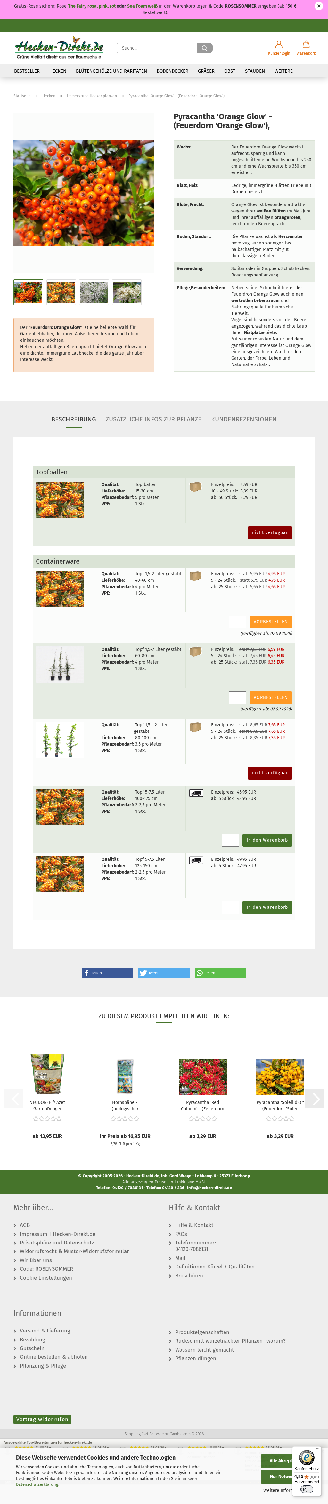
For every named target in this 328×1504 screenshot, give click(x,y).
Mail (180, 1258)
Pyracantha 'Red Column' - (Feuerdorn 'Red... (202, 1105)
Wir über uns (36, 1260)
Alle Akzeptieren (286, 1461)
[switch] (306, 1489)
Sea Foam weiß (142, 6)
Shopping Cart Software (144, 1434)
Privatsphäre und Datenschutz (57, 1243)
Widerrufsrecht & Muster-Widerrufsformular (74, 1251)
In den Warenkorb (267, 840)
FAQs (181, 1234)
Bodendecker (172, 71)
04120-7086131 (191, 1249)
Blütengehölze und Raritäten (111, 71)
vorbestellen (271, 622)
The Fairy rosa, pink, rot (92, 6)
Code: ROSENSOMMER (46, 1269)
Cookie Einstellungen (46, 1278)
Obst (229, 71)
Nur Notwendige (286, 1476)
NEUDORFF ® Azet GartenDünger (47, 1105)
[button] (279, 48)
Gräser (206, 71)
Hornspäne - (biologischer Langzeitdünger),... (125, 1105)
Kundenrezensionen (244, 419)
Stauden (255, 71)
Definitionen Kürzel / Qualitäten (215, 1267)
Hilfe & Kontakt (194, 1225)
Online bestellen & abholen (54, 1357)
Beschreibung (73, 419)
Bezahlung (32, 1340)
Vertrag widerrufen (42, 1419)
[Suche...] (205, 48)
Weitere (284, 71)
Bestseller (27, 71)
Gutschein (32, 1348)
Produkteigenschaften (202, 1332)
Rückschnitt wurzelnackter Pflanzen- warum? (230, 1341)
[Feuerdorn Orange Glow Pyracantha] (83, 193)
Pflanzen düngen (195, 1359)
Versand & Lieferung (45, 1331)
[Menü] (318, 1450)
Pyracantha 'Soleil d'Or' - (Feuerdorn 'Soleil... (280, 1105)
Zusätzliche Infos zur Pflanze (153, 419)
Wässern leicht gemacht (204, 1350)
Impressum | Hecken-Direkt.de (57, 1234)
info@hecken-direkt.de (209, 1187)
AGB (25, 1225)
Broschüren (189, 1276)
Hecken (57, 71)
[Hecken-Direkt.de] (58, 48)
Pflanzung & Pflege (43, 1366)
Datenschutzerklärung (37, 1484)
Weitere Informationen (286, 1490)
